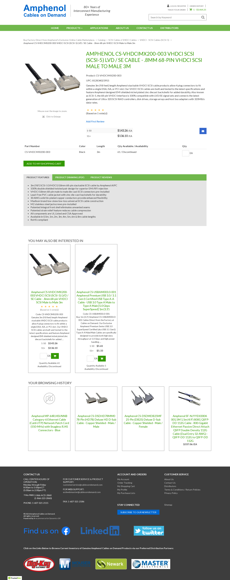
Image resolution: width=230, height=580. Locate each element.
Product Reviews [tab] (101, 177)
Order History (197, 6)
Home (55, 27)
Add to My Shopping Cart (44, 163)
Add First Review (95, 121)
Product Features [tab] (38, 177)
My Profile (122, 489)
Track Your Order (177, 10)
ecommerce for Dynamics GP (48, 518)
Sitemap (168, 504)
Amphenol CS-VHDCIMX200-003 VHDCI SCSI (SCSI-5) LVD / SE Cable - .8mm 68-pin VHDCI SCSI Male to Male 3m (49, 297)
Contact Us (144, 27)
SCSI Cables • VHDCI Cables (122, 40)
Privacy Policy (171, 493)
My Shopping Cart (126, 486)
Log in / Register (178, 6)
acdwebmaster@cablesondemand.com (82, 492)
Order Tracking (124, 482)
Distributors (169, 27)
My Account (123, 479)
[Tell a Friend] (203, 131)
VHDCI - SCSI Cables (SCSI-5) (155, 40)
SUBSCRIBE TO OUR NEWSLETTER (138, 512)
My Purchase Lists (126, 493)
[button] (198, 9)
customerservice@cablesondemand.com (82, 484)
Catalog (101, 40)
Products (73, 27)
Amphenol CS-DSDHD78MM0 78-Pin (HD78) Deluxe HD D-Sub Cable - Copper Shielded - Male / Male (96, 421)
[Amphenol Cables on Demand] (44, 11)
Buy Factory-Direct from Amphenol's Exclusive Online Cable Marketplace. (59, 40)
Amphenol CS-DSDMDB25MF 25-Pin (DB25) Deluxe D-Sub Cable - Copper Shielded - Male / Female (143, 421)
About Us (122, 27)
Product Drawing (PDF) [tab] (69, 177)
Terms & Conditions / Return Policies (182, 489)
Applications (99, 27)
